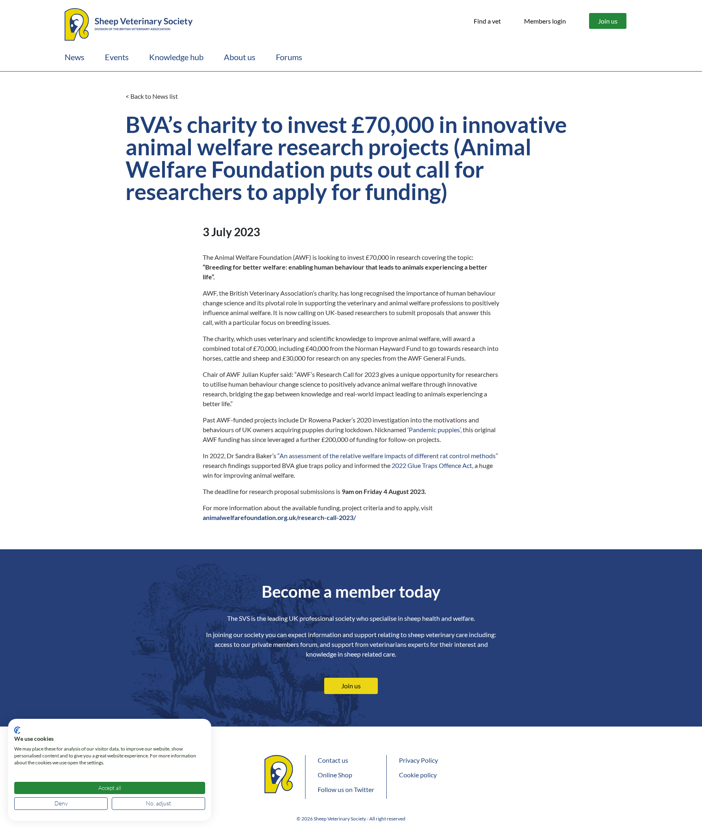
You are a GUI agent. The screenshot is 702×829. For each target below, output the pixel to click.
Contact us (333, 760)
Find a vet (487, 21)
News (74, 57)
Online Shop (335, 775)
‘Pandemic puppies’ (433, 429)
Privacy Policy (418, 760)
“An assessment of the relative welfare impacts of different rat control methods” (387, 455)
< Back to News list (152, 96)
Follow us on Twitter (346, 789)
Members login (545, 21)
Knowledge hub (176, 57)
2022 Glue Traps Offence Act (432, 465)
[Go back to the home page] (129, 23)
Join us (608, 21)
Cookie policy (418, 775)
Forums (289, 57)
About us (240, 57)
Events (117, 57)
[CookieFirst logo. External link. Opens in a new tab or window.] (17, 730)
